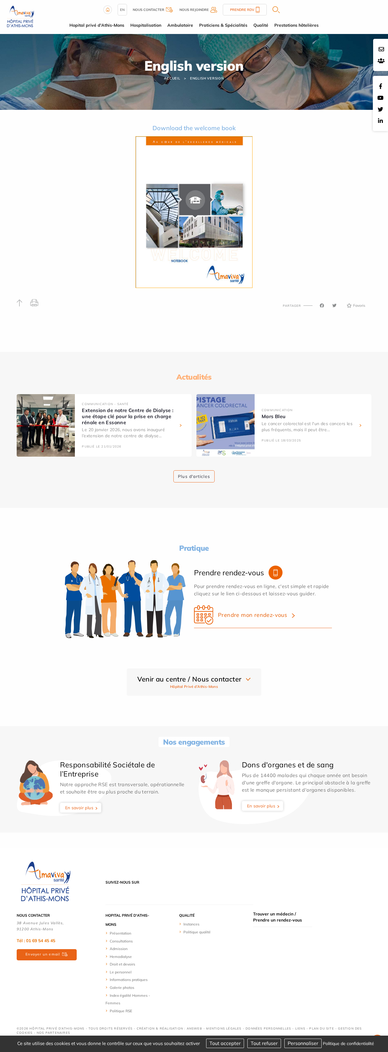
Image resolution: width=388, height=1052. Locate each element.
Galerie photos (122, 987)
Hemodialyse (121, 956)
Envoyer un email (42, 954)
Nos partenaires (53, 1033)
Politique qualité (197, 932)
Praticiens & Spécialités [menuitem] (223, 25)
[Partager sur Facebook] (322, 305)
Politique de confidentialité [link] (348, 1043)
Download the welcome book (194, 128)
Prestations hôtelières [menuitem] (296, 25)
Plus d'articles (194, 476)
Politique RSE (121, 1011)
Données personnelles (268, 1028)
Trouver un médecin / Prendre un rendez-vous (277, 917)
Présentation (120, 933)
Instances (191, 924)
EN (122, 10)
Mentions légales (223, 1028)
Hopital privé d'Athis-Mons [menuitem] (96, 25)
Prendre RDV (242, 10)
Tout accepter (225, 1043)
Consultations (121, 941)
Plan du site (321, 1028)
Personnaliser (303, 1043)
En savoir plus (79, 807)
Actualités (193, 376)
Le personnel (121, 972)
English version (207, 78)
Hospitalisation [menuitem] (145, 25)
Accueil (172, 78)
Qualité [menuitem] (260, 25)
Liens (300, 1028)
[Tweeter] (334, 305)
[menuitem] (128, 933)
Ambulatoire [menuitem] (180, 25)
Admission (119, 948)
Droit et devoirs (122, 964)
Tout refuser (264, 1043)
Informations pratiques (129, 979)
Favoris (359, 305)
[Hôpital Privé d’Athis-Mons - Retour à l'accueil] (20, 16)
